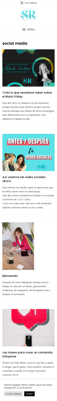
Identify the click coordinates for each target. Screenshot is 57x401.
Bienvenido (10, 276)
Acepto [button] (29, 393)
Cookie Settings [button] (13, 393)
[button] (28, 29)
